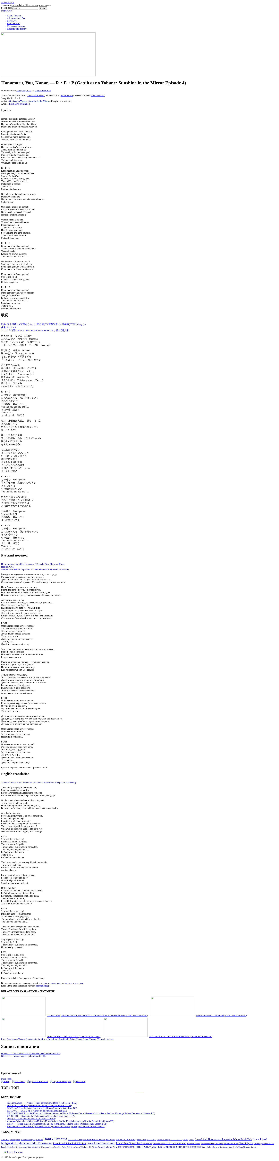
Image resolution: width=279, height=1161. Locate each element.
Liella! (185, 1140)
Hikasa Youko (98, 1139)
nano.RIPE (218, 1144)
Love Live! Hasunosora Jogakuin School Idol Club (223, 1139)
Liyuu (191, 1139)
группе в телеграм (74, 983)
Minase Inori (157, 1144)
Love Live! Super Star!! (129, 1143)
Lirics (3, 1039)
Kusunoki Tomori (176, 1140)
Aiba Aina (5, 1140)
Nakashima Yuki (207, 1144)
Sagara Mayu (22, 1147)
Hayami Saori (85, 1139)
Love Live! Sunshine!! (19, 104)
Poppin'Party (6, 1147)
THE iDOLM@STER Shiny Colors (197, 1147)
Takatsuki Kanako (35, 95)
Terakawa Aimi (110, 1147)
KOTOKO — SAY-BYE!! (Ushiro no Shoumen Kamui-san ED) (37, 1110)
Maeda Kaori (147, 1144)
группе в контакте (52, 983)
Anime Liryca (7, 2)
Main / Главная (14, 15)
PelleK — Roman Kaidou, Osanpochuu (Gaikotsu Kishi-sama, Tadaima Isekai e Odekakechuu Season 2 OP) (57, 1124)
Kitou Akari (141, 1139)
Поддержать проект (16, 29)
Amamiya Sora (15, 1140)
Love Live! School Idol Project (69, 1143)
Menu (4, 10)
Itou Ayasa (110, 1139)
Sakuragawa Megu (47, 1147)
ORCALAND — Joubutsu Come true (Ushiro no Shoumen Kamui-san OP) (42, 1108)
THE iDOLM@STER (126, 1147)
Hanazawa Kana (73, 1140)
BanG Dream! (13, 23)
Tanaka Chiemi (97, 1147)
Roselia (14, 1147)
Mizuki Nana (180, 1143)
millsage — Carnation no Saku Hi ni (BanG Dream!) (31, 1118)
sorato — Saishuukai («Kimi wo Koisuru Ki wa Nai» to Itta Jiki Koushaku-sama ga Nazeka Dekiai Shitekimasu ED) (60, 1121)
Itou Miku (120, 1139)
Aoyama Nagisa (28, 1139)
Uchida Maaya (238, 1147)
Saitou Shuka (67, 95)
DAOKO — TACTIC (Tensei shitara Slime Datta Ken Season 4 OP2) (39, 1105)
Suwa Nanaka (97, 95)
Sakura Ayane (33, 1147)
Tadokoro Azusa (73, 1147)
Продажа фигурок (16, 26)
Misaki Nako (168, 1143)
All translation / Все (16, 18)
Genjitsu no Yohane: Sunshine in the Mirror (29, 101)
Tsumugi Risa (227, 1147)
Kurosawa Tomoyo (163, 1140)
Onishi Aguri (259, 1144)
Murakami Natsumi (193, 1144)
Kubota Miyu (151, 1140)
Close (9, 10)
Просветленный (43, 90)
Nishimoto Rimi (230, 1143)
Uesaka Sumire (250, 1147)
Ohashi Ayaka (245, 1143)
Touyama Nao (217, 1147)
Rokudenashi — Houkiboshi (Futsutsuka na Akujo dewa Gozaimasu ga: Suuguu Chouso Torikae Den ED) (56, 1126)
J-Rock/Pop (130, 1139)
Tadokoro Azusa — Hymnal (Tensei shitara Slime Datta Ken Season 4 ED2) (42, 1103)
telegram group (42, 985)
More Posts (6, 1079)
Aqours (39, 1139)
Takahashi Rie (86, 1147)
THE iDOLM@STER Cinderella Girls (158, 1146)
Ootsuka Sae (269, 1144)
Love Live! (12, 21)
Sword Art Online (60, 1147)
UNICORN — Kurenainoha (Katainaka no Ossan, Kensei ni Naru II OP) (41, 1116)
